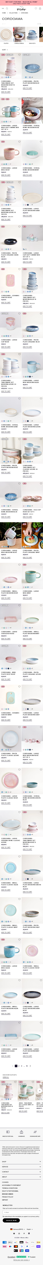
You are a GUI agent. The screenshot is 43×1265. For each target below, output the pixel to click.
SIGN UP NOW (11, 1220)
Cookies (5, 1182)
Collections (13, 13)
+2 (10, 121)
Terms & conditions (10, 1188)
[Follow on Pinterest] (24, 1233)
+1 (10, 164)
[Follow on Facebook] (14, 1233)
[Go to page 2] (29, 1066)
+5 (28, 1099)
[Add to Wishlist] (19, 55)
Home (4, 13)
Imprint (5, 1200)
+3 (10, 749)
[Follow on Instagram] (19, 1233)
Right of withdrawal (10, 1191)
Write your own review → (21, 1260)
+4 (10, 336)
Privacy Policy (7, 1197)
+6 (10, 77)
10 (27, 1066)
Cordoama (24, 13)
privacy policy (35, 1216)
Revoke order (7, 1194)
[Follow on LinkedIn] (29, 1233)
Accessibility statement (11, 1185)
